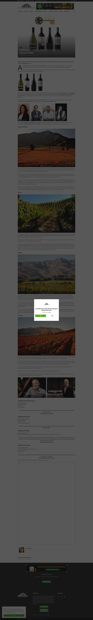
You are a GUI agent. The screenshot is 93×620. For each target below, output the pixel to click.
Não (52, 315)
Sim (40, 315)
